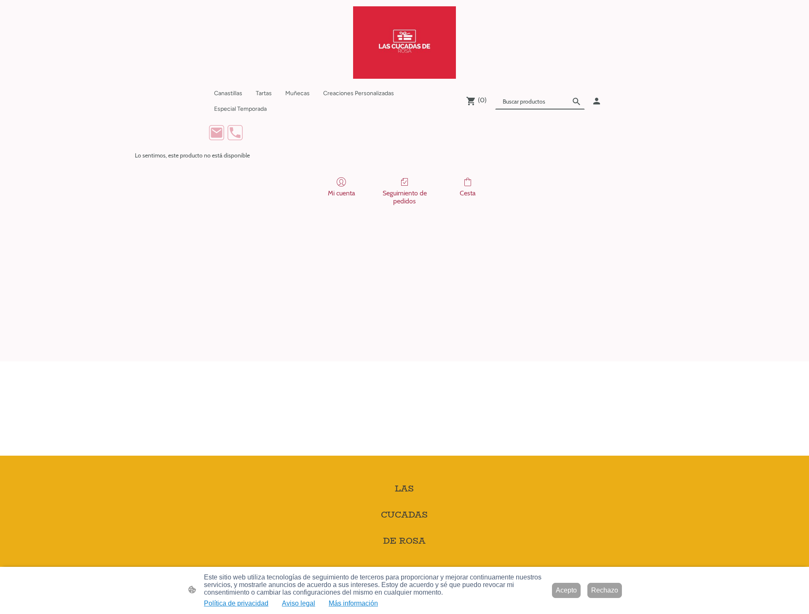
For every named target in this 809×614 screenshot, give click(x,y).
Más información (353, 603)
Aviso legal (298, 603)
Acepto (566, 590)
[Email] (216, 132)
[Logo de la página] (404, 42)
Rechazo (604, 590)
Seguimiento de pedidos (405, 197)
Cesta (468, 193)
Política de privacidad (236, 603)
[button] (576, 101)
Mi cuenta (341, 193)
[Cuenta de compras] (597, 101)
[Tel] (235, 132)
